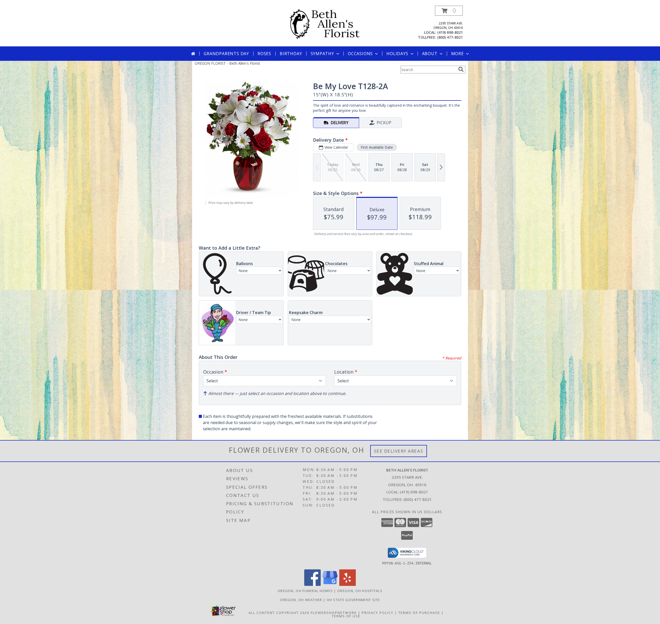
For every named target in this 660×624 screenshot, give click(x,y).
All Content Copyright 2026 (279, 612)
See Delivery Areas (398, 451)
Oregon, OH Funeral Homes (305, 590)
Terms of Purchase (419, 612)
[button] (449, 11)
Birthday (291, 53)
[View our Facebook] (312, 584)
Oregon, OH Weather (301, 599)
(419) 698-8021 (450, 32)
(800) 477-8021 (450, 37)
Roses (264, 53)
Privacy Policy (377, 612)
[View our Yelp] (347, 584)
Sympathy (322, 53)
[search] (461, 69)
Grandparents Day (226, 53)
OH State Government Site (353, 599)
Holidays (397, 53)
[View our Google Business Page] (330, 584)
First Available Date (377, 147)
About (430, 53)
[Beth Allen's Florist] (332, 24)
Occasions (360, 53)
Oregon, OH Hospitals (359, 590)
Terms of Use (346, 616)
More (457, 53)
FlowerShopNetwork (334, 612)
